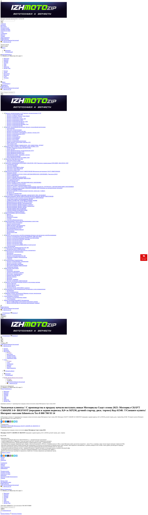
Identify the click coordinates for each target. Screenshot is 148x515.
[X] (8, 421)
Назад (9, 352)
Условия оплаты (5, 471)
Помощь (3, 478)
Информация (4, 468)
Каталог (3, 457)
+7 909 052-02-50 (6, 42)
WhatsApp (6, 67)
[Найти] (2, 22)
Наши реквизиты (5, 467)
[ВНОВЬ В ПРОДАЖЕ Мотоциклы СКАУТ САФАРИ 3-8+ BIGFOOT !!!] (20, 426)
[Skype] (14, 421)
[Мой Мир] (6, 421)
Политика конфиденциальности (9, 476)
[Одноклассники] (4, 421)
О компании (4, 463)
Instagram (6, 60)
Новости (3, 464)
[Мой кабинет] (1, 337)
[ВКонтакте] (1, 421)
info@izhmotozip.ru (7, 54)
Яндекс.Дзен (7, 68)
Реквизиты (3, 475)
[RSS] (1, 423)
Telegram (6, 61)
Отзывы (3, 465)
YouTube (6, 62)
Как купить (10, 354)
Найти (2, 508)
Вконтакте (6, 58)
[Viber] (10, 421)
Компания (3, 460)
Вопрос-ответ (4, 481)
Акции (2, 458)
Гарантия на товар (5, 474)
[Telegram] (17, 421)
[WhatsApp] (12, 421)
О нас (8, 362)
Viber (5, 64)
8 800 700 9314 (5, 39)
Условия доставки (5, 472)
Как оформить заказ (6, 482)
